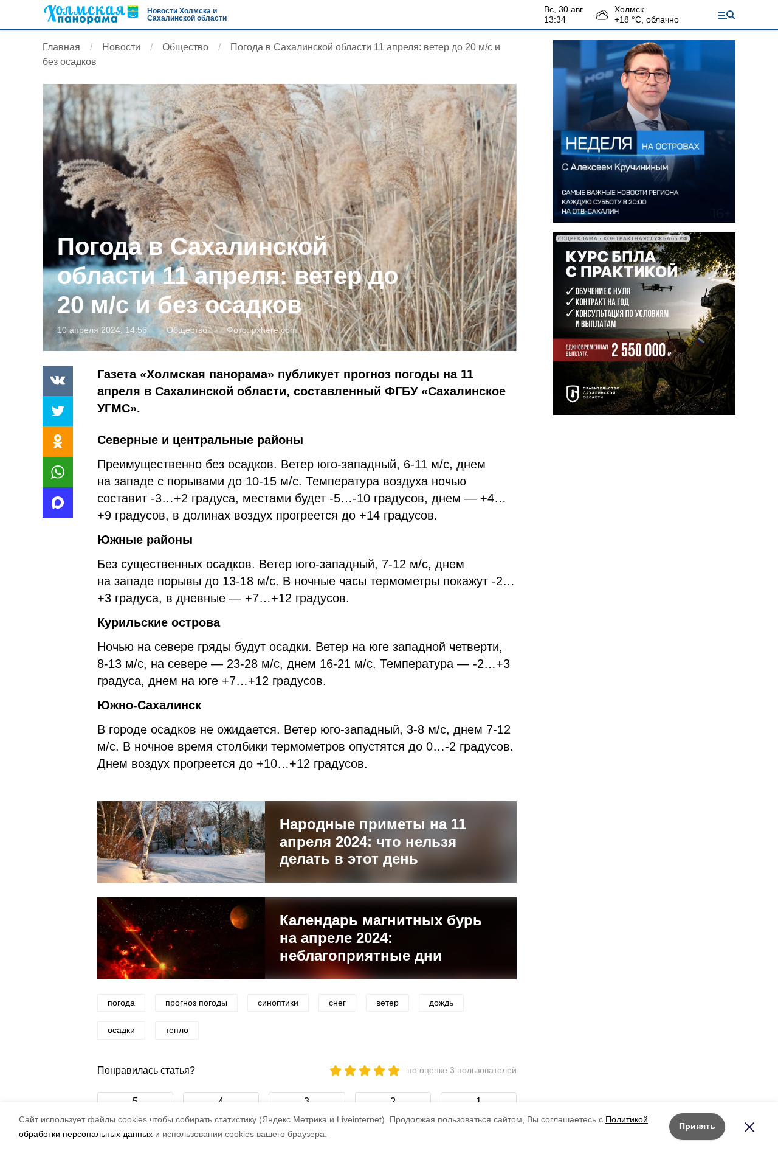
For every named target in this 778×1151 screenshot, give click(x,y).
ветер (387, 1002)
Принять (697, 1126)
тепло (176, 1030)
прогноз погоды (196, 1002)
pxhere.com (274, 330)
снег (337, 1002)
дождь (441, 1002)
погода (121, 1002)
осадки (121, 1030)
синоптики (278, 1002)
